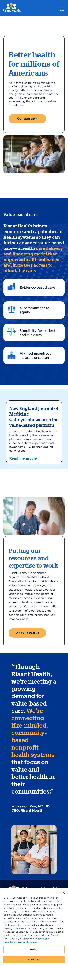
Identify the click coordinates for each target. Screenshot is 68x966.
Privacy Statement (27, 942)
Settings (34, 949)
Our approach (27, 118)
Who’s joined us (27, 632)
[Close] (64, 893)
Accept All (34, 959)
